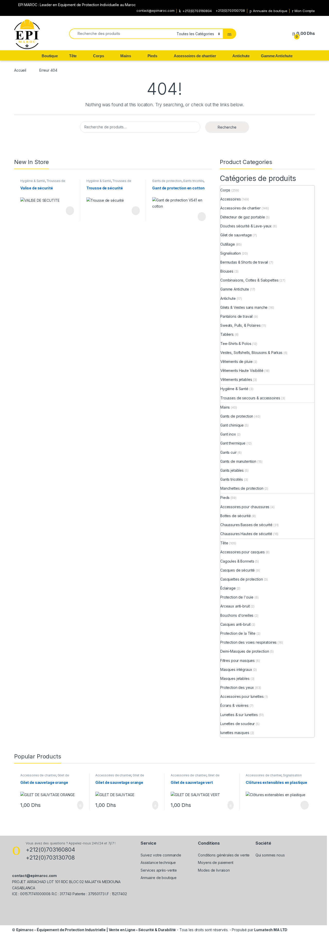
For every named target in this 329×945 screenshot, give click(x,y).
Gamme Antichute (277, 56)
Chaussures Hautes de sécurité (246, 534)
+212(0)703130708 (230, 10)
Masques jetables (235, 678)
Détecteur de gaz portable (242, 217)
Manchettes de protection (241, 488)
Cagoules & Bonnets (237, 561)
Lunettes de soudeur (237, 723)
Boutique (50, 56)
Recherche (227, 127)
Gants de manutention (238, 461)
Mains (125, 56)
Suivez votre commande (161, 855)
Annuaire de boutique (270, 11)
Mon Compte (305, 11)
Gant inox (228, 434)
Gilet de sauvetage (236, 235)
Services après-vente (159, 870)
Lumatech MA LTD (270, 930)
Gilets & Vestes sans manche (244, 307)
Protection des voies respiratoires (248, 642)
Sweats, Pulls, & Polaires (240, 325)
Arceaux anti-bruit (235, 606)
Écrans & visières (234, 705)
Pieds (152, 56)
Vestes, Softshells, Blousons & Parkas (251, 352)
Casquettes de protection (241, 579)
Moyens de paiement (215, 862)
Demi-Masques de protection (244, 651)
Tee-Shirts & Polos (235, 343)
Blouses (226, 271)
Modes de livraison (214, 870)
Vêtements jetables (236, 379)
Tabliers (227, 334)
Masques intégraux (236, 669)
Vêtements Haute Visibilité (241, 370)
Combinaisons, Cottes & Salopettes (249, 280)
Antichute (241, 56)
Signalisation (230, 253)
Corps (98, 56)
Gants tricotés (193, 181)
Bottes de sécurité (235, 516)
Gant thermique (232, 443)
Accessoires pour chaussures (244, 507)
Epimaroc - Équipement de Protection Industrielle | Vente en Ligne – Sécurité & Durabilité (96, 930)
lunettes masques (234, 732)
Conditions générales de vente (224, 855)
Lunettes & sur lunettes (239, 714)
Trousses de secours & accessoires (42, 182)
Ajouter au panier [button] (77, 805)
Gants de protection (166, 181)
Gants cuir (228, 452)
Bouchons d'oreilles (236, 615)
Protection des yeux (237, 687)
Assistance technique (158, 862)
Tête (73, 56)
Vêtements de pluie (236, 361)
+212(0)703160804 (197, 11)
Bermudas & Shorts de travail (244, 262)
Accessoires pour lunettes (242, 696)
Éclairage (228, 588)
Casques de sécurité (237, 570)
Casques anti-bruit (235, 624)
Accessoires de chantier (195, 56)
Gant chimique (232, 425)
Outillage (227, 244)
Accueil (20, 70)
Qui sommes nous (270, 855)
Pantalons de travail (236, 316)
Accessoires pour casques (242, 552)
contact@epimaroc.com (155, 10)
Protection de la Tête (237, 633)
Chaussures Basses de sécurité (246, 525)
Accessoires (230, 199)
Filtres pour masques (237, 660)
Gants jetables (232, 470)
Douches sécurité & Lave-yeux (246, 226)
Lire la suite (70, 210)
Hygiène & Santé (32, 181)
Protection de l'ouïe (236, 597)
